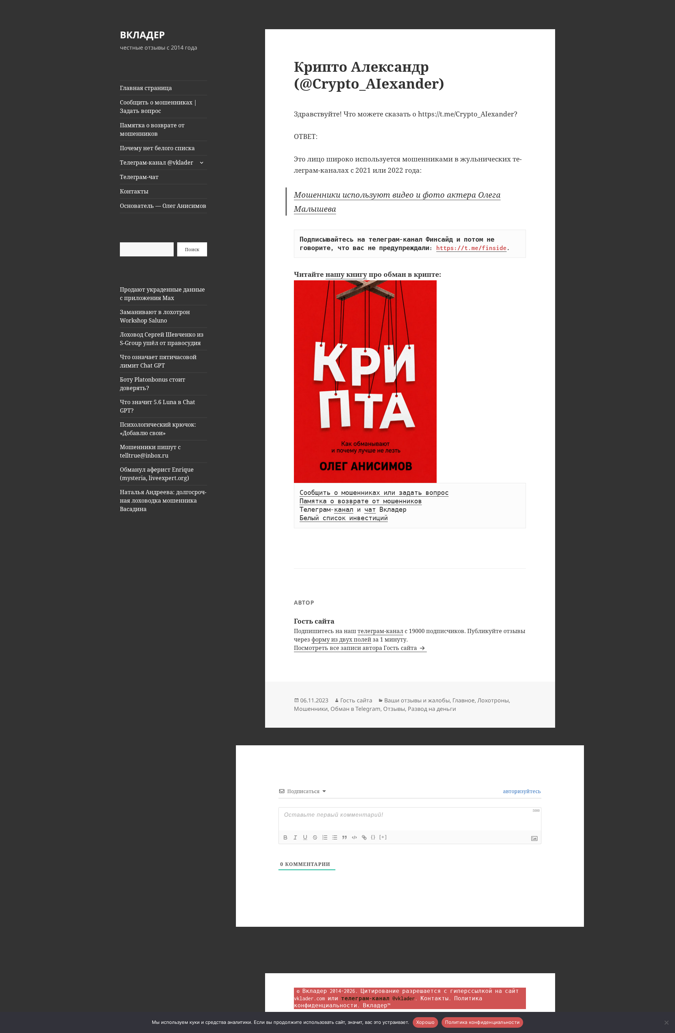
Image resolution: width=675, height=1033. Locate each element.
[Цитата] (344, 837)
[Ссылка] (364, 837)
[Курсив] (295, 837)
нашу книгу (346, 274)
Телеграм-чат (139, 177)
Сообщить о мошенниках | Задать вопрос (158, 106)
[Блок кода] (354, 837)
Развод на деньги (432, 709)
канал (343, 509)
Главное (463, 700)
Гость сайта (356, 700)
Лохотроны (493, 700)
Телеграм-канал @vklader (156, 162)
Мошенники (311, 709)
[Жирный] (285, 837)
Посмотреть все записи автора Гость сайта (356, 648)
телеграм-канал (380, 631)
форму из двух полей (341, 639)
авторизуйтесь (521, 791)
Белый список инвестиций (344, 518)
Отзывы (394, 709)
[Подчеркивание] (305, 837)
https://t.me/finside (471, 247)
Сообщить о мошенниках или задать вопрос (374, 492)
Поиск (192, 249)
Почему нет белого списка (157, 148)
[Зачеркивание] (315, 837)
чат (370, 509)
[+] (383, 837)
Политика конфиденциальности (482, 1022)
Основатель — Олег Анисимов (163, 206)
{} (373, 837)
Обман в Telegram (355, 709)
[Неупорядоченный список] (335, 837)
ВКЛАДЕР (142, 34)
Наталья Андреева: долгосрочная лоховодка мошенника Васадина (163, 500)
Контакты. (435, 998)
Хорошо (425, 1022)
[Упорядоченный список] (325, 837)
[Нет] (666, 1022)
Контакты (134, 191)
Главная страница (146, 88)
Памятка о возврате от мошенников (152, 129)
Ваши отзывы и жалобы (417, 700)
